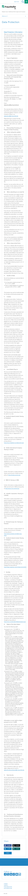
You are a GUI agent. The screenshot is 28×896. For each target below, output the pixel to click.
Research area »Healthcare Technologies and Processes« (14, 11)
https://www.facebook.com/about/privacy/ (14, 442)
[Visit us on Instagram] (19, 874)
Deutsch (16, 1)
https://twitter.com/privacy (14, 475)
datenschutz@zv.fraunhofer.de (11, 116)
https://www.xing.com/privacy (12, 488)
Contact (6, 885)
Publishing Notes (8, 886)
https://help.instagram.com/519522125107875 (15, 567)
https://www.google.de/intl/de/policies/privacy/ (15, 621)
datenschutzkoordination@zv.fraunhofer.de (14, 770)
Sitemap (6, 883)
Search (22, 1)
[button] (8, 845)
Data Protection (8, 888)
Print (7, 853)
